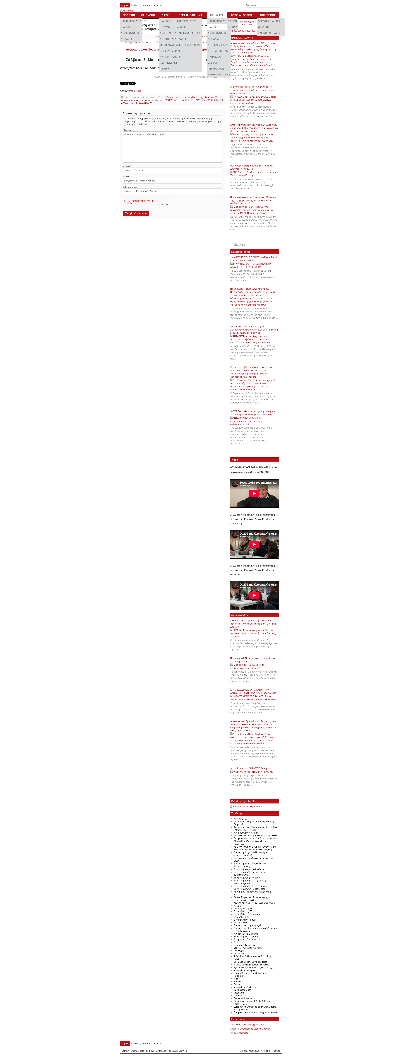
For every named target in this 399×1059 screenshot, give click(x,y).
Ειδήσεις (126, 27)
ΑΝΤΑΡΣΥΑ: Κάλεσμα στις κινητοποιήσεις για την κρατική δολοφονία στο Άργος (253, 413)
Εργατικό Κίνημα (190, 15)
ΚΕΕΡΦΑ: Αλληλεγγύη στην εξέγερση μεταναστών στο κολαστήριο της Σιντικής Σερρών (253, 623)
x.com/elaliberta (240, 1032)
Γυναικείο (214, 56)
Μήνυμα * (127, 130)
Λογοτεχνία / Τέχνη (271, 21)
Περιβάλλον (216, 68)
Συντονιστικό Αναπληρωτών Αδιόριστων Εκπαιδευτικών (255, 929)
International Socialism (245, 987)
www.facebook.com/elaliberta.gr (255, 1028)
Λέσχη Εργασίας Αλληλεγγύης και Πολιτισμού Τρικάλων (253, 899)
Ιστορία (232, 21)
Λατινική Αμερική (171, 56)
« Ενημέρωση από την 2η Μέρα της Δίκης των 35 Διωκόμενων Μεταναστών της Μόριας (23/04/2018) (169, 98)
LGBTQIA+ (214, 62)
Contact (125, 1050)
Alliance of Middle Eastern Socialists (251, 964)
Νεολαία (213, 39)
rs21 (236, 978)
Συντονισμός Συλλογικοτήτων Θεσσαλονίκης (250, 865)
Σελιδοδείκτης (241, 916)
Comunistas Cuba (242, 989)
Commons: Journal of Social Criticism (252, 1001)
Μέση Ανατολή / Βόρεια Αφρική (180, 45)
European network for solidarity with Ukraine (255, 1012)
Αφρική (164, 68)
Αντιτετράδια (241, 922)
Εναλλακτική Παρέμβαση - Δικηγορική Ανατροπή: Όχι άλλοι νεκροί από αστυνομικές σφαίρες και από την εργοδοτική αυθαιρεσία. (251, 372)
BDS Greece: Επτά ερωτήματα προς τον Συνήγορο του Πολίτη (251, 167)
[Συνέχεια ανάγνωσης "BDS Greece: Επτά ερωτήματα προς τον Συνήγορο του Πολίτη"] (254, 173)
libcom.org (239, 992)
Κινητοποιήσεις (131, 21)
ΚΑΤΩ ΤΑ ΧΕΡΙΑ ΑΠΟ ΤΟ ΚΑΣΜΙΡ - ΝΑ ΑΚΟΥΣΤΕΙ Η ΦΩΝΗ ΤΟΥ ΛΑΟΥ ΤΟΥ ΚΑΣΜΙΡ (253, 691)
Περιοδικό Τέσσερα (244, 944)
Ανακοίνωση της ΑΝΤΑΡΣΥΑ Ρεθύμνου (250, 768)
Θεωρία (232, 27)
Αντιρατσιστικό (218, 51)
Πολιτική (129, 15)
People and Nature (243, 998)
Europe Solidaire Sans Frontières (250, 973)
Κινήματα (217, 15)
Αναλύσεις (128, 39)
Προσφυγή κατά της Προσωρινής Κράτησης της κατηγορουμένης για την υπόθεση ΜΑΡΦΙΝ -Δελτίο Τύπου (253, 200)
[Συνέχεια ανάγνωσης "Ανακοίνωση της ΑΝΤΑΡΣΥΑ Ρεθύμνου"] (252, 772)
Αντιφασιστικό (217, 45)
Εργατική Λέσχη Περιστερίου (249, 888)
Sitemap (135, 1050)
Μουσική (263, 27)
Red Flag (238, 975)
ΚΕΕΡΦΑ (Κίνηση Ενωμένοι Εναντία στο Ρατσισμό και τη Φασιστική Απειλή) (255, 848)
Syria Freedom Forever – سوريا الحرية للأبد (254, 967)
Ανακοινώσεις (130, 33)
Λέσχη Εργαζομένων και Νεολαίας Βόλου (253, 893)
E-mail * (126, 176)
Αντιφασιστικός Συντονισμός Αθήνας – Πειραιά (255, 823)
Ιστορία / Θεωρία (241, 15)
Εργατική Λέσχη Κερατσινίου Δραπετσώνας (250, 873)
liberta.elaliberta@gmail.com (250, 1024)
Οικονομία (148, 15)
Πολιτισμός (268, 15)
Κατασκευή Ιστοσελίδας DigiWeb (169, 1050)
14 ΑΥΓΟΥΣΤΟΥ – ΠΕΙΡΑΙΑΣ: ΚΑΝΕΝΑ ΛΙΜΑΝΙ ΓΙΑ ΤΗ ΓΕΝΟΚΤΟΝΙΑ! (253, 259)
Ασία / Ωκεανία (169, 62)
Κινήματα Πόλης (219, 74)
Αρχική (125, 5)
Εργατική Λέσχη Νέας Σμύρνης (251, 886)
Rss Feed (145, 1050)
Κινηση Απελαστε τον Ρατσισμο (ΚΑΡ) (254, 902)
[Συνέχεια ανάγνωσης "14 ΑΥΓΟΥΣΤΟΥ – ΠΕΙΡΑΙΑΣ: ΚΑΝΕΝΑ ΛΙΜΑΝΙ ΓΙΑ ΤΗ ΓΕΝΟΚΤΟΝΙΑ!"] (254, 265)
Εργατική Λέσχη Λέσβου (247, 877)
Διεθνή (166, 15)
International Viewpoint (245, 970)
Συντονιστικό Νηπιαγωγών (248, 925)
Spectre (237, 981)
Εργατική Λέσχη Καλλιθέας (249, 869)
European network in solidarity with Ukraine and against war (255, 1008)
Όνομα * (127, 165)
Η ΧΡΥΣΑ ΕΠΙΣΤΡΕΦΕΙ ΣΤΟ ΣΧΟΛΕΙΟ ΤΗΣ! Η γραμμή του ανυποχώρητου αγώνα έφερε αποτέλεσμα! (253, 90)
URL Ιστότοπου (130, 187)
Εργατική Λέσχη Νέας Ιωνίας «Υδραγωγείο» (250, 882)
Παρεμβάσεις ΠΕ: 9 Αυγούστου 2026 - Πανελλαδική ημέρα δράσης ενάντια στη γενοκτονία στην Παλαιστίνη (253, 292)
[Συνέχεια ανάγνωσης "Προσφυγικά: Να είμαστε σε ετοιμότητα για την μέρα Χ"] (254, 666)
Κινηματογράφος (269, 33)
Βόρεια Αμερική (170, 51)
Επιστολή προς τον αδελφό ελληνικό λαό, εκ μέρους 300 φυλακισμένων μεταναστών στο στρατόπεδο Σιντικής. (254, 128)
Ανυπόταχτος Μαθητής (246, 933)
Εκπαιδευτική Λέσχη (245, 919)
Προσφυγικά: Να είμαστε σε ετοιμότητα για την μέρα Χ (252, 660)
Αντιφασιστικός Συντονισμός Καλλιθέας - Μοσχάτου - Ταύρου (256, 828)
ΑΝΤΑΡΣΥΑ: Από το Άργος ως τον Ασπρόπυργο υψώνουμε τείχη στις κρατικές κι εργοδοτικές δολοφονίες (254, 329)
